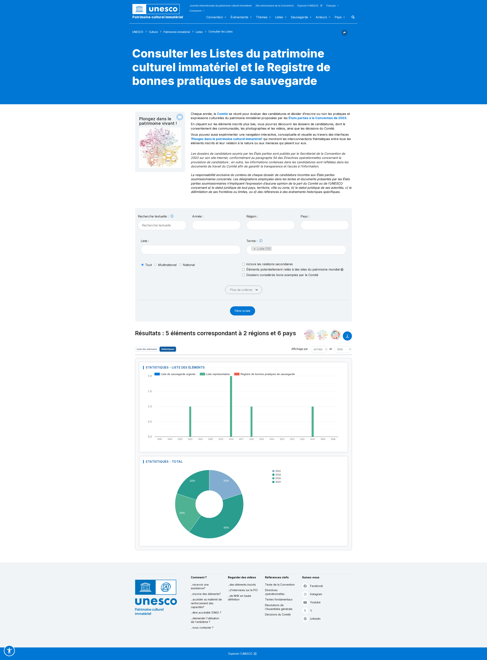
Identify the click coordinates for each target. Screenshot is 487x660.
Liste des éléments (147, 349)
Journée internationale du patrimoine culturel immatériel (220, 5)
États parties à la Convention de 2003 (317, 118)
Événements (239, 17)
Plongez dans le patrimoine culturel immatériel (227, 139)
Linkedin (315, 618)
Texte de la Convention (280, 584)
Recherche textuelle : (153, 216)
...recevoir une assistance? (200, 586)
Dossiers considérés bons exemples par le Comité (282, 275)
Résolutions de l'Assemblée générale (278, 607)
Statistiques (167, 349)
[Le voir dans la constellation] (309, 335)
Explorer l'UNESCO (308, 5)
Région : (252, 216)
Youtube (315, 602)
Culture (153, 31)
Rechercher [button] (352, 17)
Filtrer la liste (242, 310)
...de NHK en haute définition (239, 597)
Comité (222, 114)
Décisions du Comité (278, 614)
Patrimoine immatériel (177, 31)
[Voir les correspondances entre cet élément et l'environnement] (322, 335)
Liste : (145, 241)
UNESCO (137, 31)
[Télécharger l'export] (347, 337)
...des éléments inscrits (242, 584)
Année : (197, 216)
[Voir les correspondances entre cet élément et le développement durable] (335, 335)
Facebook (316, 586)
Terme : (252, 241)
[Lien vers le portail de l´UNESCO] (158, 9)
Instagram (316, 594)
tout (148, 265)
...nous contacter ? (202, 627)
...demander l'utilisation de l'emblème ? (205, 620)
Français (331, 5)
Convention (214, 17)
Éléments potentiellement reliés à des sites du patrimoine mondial (293, 269)
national (189, 265)
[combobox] (216, 225)
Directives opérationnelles (275, 592)
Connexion (195, 10)
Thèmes (261, 17)
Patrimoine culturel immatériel (157, 17)
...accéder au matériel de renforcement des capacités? (206, 603)
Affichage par (299, 348)
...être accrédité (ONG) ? (206, 612)
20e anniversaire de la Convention (274, 5)
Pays (338, 17)
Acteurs (321, 17)
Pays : (305, 216)
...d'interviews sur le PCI (243, 590)
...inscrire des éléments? (206, 594)
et (331, 348)
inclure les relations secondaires (269, 264)
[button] (344, 35)
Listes (279, 17)
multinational (167, 265)
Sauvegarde (299, 17)
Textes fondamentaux (279, 599)
